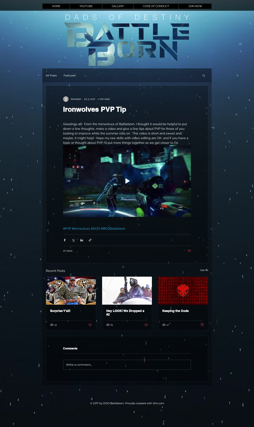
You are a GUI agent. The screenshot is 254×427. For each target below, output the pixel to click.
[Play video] (127, 181)
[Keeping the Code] (183, 291)
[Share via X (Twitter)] (73, 240)
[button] (203, 75)
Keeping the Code (175, 311)
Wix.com (158, 403)
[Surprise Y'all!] (71, 291)
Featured (70, 75)
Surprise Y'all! (60, 311)
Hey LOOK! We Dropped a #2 (125, 312)
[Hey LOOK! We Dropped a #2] (127, 291)
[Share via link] (90, 240)
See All (204, 270)
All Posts (51, 75)
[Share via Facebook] (64, 240)
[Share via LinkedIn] (81, 240)
